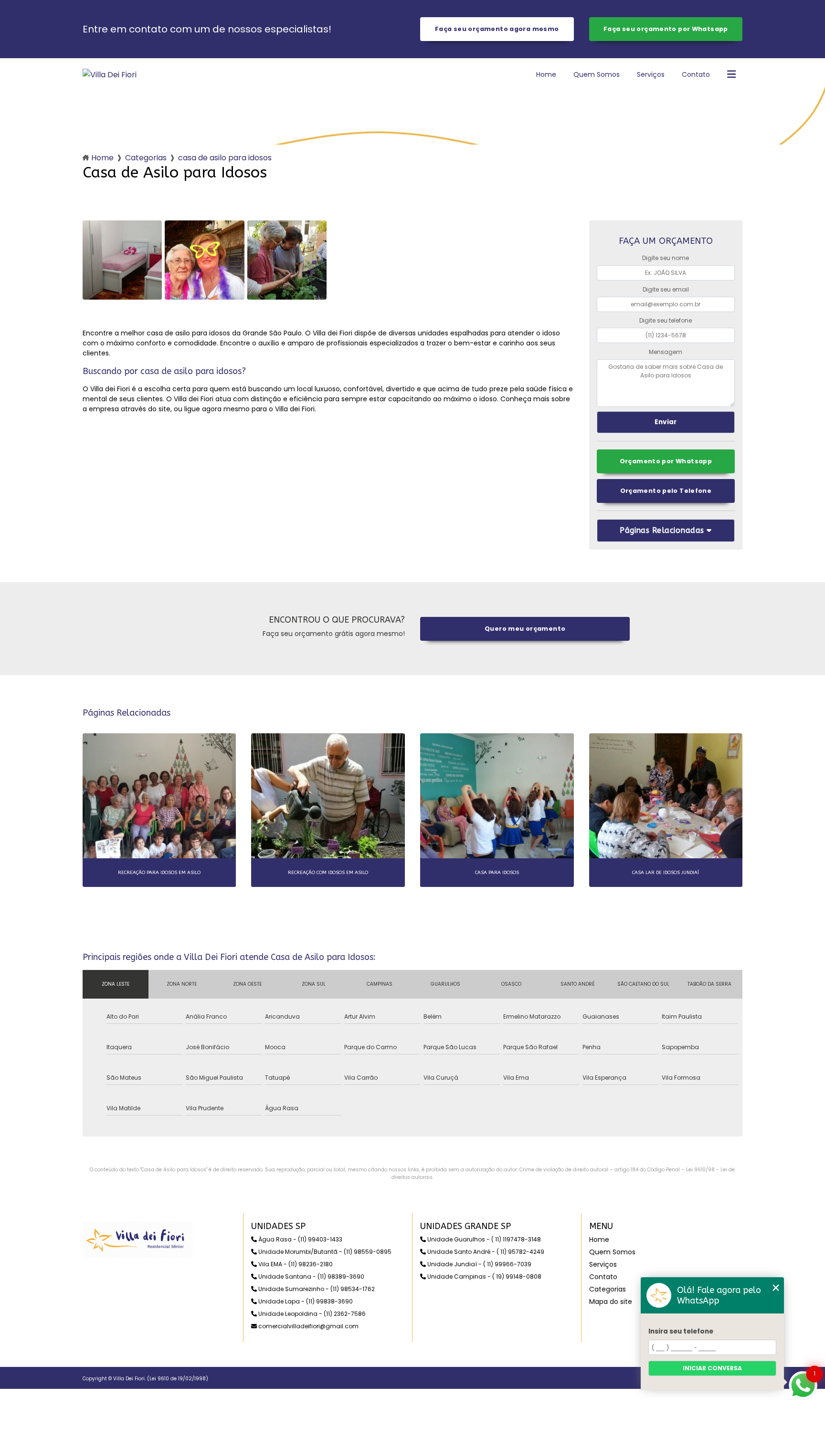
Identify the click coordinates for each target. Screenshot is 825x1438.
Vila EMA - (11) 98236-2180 (295, 1264)
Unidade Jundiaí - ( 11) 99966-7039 (478, 1264)
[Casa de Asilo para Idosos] (122, 260)
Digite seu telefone (665, 320)
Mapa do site (610, 1301)
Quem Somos (596, 74)
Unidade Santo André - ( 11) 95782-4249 (485, 1252)
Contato (696, 74)
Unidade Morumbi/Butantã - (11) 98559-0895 (324, 1252)
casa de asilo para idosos (225, 157)
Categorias (146, 157)
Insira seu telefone (680, 1331)
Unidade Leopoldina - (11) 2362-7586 (311, 1314)
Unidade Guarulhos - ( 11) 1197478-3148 (483, 1239)
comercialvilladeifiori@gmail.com (308, 1326)
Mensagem (665, 352)
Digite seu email (666, 289)
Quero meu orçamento (525, 629)
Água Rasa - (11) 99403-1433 (299, 1239)
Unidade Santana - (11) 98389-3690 (310, 1276)
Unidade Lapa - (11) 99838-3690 (305, 1301)
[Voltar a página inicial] (110, 75)
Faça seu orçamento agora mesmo (497, 29)
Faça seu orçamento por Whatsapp (665, 29)
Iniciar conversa (712, 1368)
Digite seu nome (665, 258)
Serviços (651, 74)
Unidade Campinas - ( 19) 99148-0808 (483, 1276)
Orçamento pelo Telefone (666, 491)
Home (546, 74)
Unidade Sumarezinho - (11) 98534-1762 (316, 1289)
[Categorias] (731, 74)
